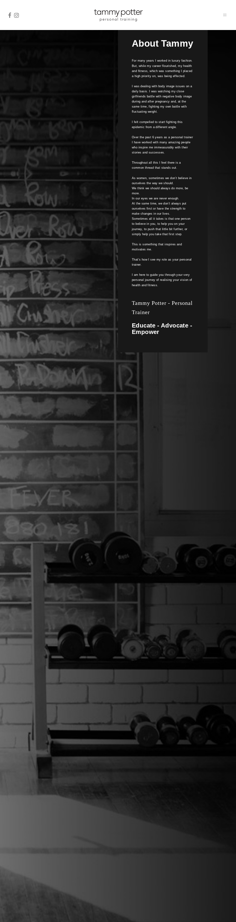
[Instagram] (16, 15)
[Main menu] (225, 15)
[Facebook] (10, 15)
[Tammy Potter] (118, 15)
